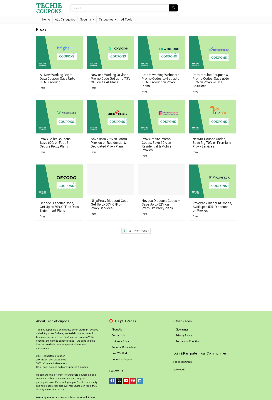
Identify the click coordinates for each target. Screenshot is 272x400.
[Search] (173, 7)
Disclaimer (182, 329)
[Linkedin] (140, 381)
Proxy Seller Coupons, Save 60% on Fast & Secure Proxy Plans (55, 142)
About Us (117, 329)
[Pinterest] (133, 381)
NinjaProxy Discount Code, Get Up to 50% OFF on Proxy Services (110, 204)
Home (46, 19)
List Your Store (120, 341)
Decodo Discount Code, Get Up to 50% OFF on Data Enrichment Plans (59, 206)
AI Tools (126, 19)
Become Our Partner (124, 347)
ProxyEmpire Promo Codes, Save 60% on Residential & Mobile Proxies (156, 144)
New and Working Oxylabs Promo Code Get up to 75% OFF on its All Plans (110, 78)
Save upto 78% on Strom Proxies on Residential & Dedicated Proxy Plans (109, 142)
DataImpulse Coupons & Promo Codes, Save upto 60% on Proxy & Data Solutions (211, 80)
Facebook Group (182, 361)
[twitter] (119, 381)
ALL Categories (65, 19)
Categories (106, 19)
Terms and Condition (188, 341)
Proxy (42, 88)
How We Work (119, 353)
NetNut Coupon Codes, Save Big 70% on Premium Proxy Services (212, 142)
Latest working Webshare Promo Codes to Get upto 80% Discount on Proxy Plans (160, 80)
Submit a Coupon (122, 359)
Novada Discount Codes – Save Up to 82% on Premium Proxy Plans (161, 204)
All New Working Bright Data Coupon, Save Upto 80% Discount (57, 78)
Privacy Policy (184, 335)
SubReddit (179, 369)
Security (85, 19)
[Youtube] (126, 381)
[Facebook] (112, 381)
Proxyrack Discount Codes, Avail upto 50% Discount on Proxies (212, 206)
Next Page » (142, 230)
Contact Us (118, 335)
